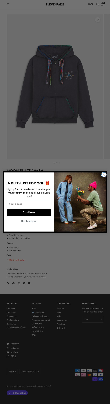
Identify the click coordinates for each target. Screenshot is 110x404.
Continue (29, 212)
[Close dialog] (104, 174)
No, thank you (28, 221)
